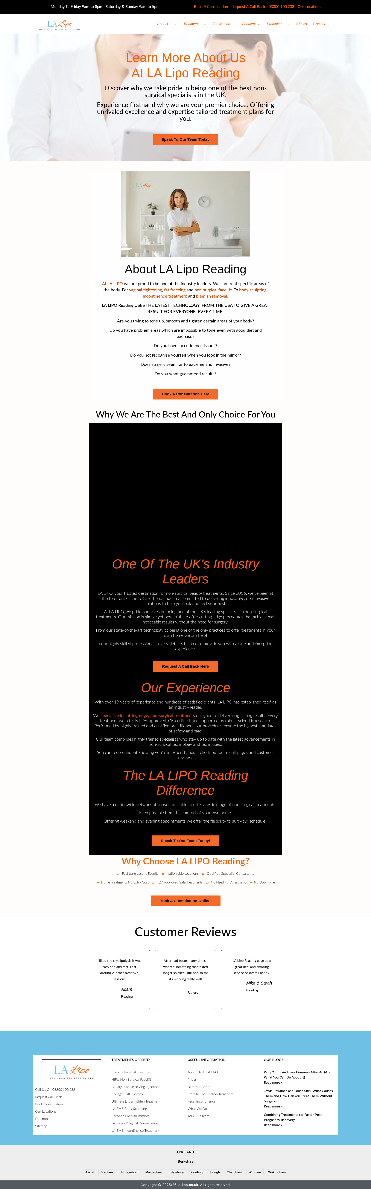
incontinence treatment (165, 296)
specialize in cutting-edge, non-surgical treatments (147, 716)
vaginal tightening (145, 290)
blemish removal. (212, 296)
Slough (215, 1172)
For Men (248, 24)
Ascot (89, 1172)
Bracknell (107, 1172)
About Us (164, 24)
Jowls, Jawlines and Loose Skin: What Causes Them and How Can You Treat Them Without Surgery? (298, 1096)
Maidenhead (154, 1172)
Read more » (273, 1082)
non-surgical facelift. (214, 290)
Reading (197, 1172)
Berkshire (185, 1161)
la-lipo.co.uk (188, 1185)
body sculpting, (253, 290)
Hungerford (129, 1172)
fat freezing (175, 290)
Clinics (301, 24)
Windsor (255, 1172)
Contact (319, 24)
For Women (221, 24)
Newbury (177, 1172)
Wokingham (277, 1172)
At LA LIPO (112, 284)
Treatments (191, 24)
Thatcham (234, 1172)
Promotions (275, 24)
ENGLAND (185, 1152)
